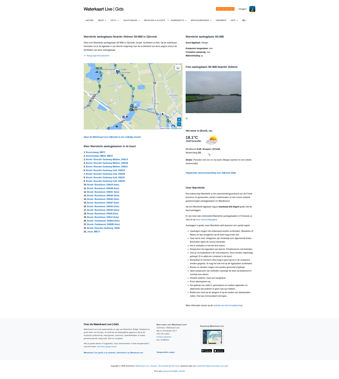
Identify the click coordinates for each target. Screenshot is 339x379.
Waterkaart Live (142, 366)
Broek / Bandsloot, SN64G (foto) (103, 206)
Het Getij (175, 366)
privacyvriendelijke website (174, 371)
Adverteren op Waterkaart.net (130, 353)
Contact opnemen (164, 337)
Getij (114, 20)
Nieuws (89, 20)
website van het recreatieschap (227, 305)
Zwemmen (221, 20)
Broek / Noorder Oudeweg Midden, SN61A (107, 159)
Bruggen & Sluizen (154, 20)
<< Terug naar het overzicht (96, 56)
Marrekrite (178, 20)
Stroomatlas (163, 366)
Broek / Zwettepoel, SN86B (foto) (103, 224)
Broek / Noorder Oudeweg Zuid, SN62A (105, 170)
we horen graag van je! (107, 346)
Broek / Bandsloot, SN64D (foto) (103, 195)
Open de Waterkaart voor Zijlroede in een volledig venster (112, 137)
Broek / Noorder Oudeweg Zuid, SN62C (105, 177)
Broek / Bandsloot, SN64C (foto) (103, 192)
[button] (133, 110)
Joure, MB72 (93, 232)
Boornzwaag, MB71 (95, 152)
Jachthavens (130, 20)
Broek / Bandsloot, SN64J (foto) (103, 217)
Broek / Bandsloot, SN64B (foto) (103, 188)
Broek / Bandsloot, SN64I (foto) (102, 213)
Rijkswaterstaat (176, 128)
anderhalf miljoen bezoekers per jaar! (212, 366)
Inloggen (242, 9)
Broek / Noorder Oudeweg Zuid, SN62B (105, 174)
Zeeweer (153, 366)
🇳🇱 (243, 20)
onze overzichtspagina (206, 219)
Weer (101, 20)
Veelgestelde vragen (166, 352)
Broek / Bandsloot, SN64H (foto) (103, 210)
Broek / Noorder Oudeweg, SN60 (103, 228)
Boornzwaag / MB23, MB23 (99, 156)
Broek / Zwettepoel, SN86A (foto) (103, 221)
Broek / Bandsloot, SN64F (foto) (103, 203)
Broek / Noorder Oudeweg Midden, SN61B (107, 163)
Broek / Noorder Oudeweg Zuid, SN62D (105, 181)
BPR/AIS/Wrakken (200, 20)
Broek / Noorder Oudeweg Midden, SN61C (107, 166)
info (233, 20)
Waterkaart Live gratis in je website (99, 353)
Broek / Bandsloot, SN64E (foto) (103, 199)
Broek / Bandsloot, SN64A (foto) (103, 185)
